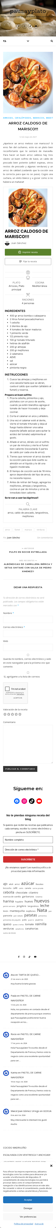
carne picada (38, 888)
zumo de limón (9, 933)
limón (5, 911)
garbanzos (28, 896)
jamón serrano (9, 906)
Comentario (9, 722)
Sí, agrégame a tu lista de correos (21, 676)
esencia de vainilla (12, 896)
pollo (24, 919)
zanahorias (31, 928)
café (15, 888)
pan (50, 911)
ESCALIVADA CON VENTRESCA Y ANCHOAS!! (26, 1154)
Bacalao (39, 884)
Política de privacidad (23, 1223)
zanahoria (19, 929)
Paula (13, 995)
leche (44, 906)
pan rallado (18, 916)
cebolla (8, 892)
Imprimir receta (30, 252)
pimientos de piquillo (12, 920)
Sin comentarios (45, 537)
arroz (7, 529)
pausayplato (28, 11)
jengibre (21, 906)
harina (8, 901)
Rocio (14, 1034)
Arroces (8, 118)
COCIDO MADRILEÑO (14, 1147)
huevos (41, 901)
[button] (51, 1165)
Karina (14, 1072)
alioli (11, 884)
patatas (30, 915)
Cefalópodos (23, 118)
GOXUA (47, 1111)
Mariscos (38, 118)
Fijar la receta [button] (30, 261)
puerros (39, 919)
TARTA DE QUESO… (29, 974)
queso (7, 924)
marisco (28, 529)
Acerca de (39, 1223)
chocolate (21, 892)
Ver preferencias (28, 1216)
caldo (21, 888)
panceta (7, 915)
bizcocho (7, 888)
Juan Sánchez (13, 537)
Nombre (8, 613)
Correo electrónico (14, 627)
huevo (29, 901)
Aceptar (28, 1199)
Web (5, 641)
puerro (31, 920)
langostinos (33, 906)
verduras (41, 529)
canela (28, 888)
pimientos (42, 916)
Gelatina (38, 897)
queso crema (18, 924)
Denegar (28, 1208)
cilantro (33, 892)
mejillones (31, 911)
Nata (42, 910)
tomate (29, 924)
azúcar (27, 883)
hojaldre (19, 901)
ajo (5, 884)
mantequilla (17, 911)
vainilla (41, 924)
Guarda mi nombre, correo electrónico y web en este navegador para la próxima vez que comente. (27, 662)
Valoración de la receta (15, 709)
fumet (17, 529)
